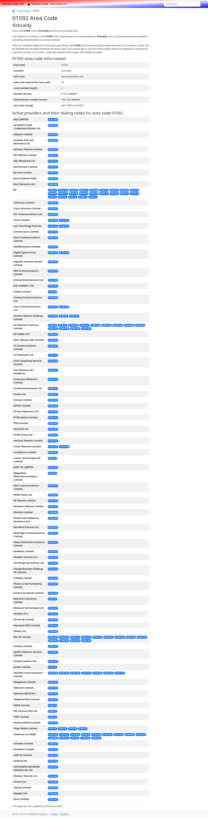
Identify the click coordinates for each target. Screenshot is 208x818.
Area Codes (24, 10)
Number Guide (40, 4)
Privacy (54, 814)
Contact (65, 814)
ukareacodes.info (13, 4)
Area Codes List (58, 4)
